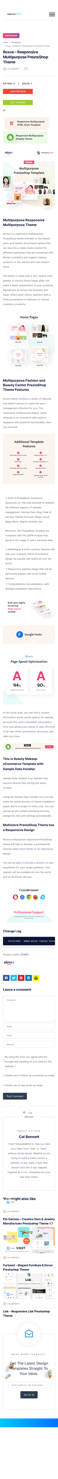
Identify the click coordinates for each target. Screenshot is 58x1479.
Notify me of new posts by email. (24, 1085)
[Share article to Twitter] (13, 978)
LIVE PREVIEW (18, 91)
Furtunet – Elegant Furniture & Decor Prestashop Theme (28, 1267)
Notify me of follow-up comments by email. (30, 1075)
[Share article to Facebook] (6, 978)
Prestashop (11, 35)
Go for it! (29, 1394)
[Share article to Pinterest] (21, 978)
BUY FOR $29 (18, 102)
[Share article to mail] (36, 978)
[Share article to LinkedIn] (28, 978)
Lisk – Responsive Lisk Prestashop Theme (26, 1313)
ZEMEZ (25, 954)
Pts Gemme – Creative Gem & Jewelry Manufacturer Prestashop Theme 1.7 (29, 1221)
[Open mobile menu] (51, 14)
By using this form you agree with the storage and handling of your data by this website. (28, 1061)
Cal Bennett (13, 69)
